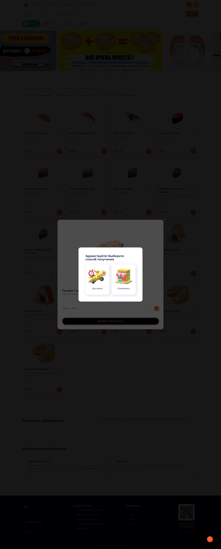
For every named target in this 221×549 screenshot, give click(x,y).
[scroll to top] (210, 539)
